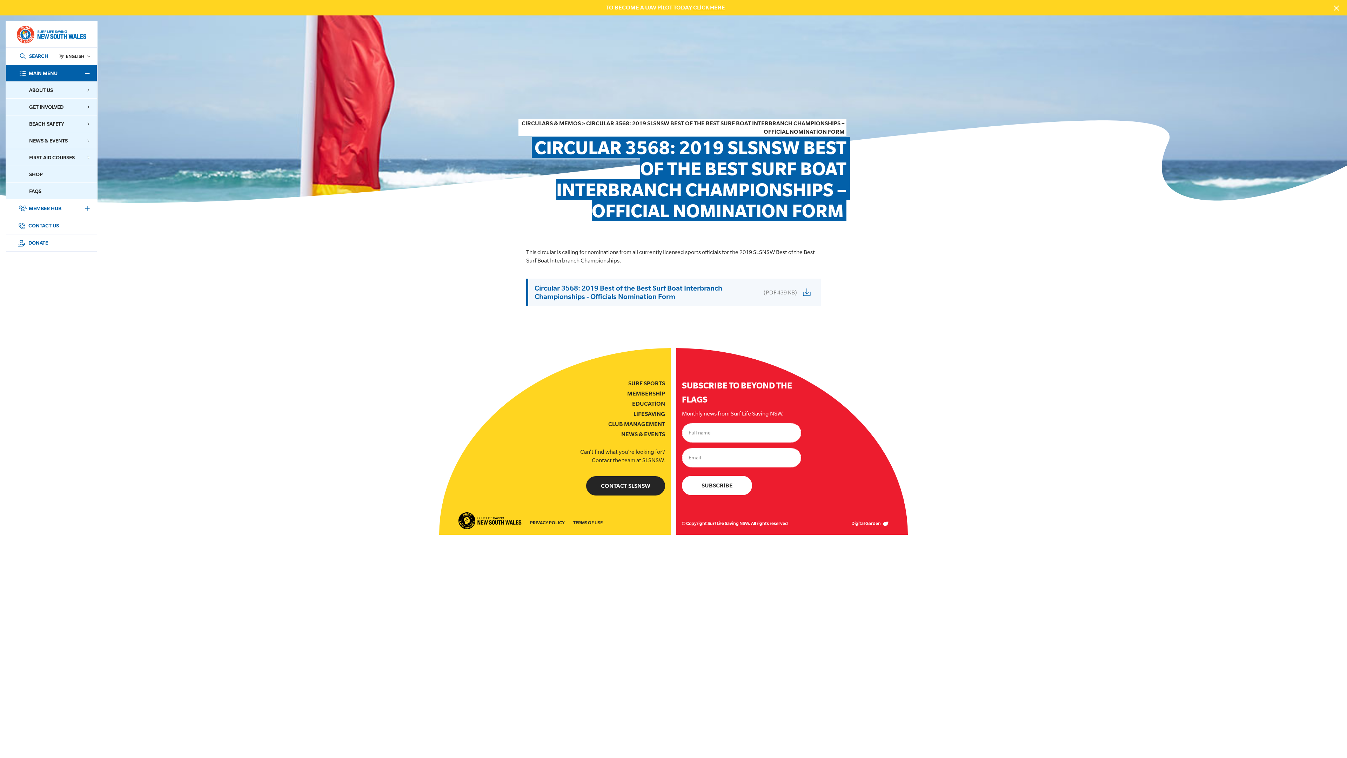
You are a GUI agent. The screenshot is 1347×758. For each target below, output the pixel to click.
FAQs (35, 191)
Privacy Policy (547, 522)
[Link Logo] (51, 34)
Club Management (636, 424)
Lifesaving (649, 414)
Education (648, 403)
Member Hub (45, 208)
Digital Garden (866, 523)
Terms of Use (588, 522)
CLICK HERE (709, 7)
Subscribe (717, 485)
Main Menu (43, 73)
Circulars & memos (551, 123)
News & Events (643, 434)
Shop (36, 174)
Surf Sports (646, 383)
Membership (646, 393)
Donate (37, 243)
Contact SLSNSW (625, 486)
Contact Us (43, 225)
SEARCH (38, 56)
